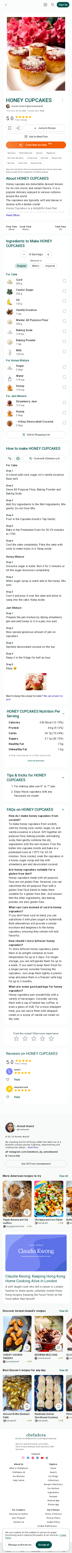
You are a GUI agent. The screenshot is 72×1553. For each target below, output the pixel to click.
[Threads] (47, 1458)
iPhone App (53, 1504)
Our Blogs (53, 1476)
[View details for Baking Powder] (9, 342)
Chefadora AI (18, 1472)
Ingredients (53, 1492)
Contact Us (18, 1522)
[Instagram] (24, 1458)
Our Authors (53, 1488)
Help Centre (18, 1480)
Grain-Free (22, 163)
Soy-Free (11, 163)
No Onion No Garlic (16, 158)
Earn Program (18, 1518)
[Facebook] (29, 1458)
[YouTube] (43, 1458)
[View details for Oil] (9, 301)
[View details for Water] (9, 377)
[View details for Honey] (9, 387)
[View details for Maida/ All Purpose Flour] (9, 322)
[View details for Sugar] (9, 367)
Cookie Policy (53, 1522)
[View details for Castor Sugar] (9, 291)
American (12, 153)
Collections (53, 1480)
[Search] (52, 4)
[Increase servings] (48, 254)
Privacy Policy (53, 1518)
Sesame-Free (36, 163)
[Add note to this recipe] (9, 458)
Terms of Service (53, 1514)
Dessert (39, 153)
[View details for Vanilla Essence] (9, 311)
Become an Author (18, 1514)
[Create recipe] (45, 4)
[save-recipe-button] (9, 128)
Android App (53, 1500)
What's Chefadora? (18, 1468)
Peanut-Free (57, 158)
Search (53, 1472)
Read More (33, 1147)
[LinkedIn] (38, 1458)
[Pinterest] (33, 1458)
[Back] (6, 4)
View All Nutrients (36, 761)
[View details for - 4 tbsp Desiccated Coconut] (9, 423)
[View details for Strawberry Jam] (9, 403)
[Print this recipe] (17, 458)
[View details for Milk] (9, 352)
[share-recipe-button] (18, 128)
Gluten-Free (32, 158)
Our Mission (19, 1476)
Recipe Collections (53, 1484)
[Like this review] (8, 1079)
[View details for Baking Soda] (9, 332)
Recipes (53, 1496)
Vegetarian (50, 153)
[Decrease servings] (23, 254)
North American (25, 153)
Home (53, 1468)
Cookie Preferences (47, 1526)
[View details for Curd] (9, 281)
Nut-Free (44, 158)
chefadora (36, 1434)
